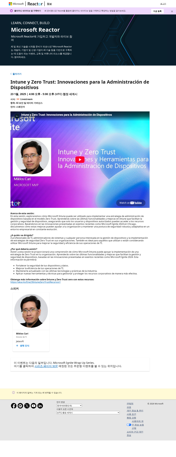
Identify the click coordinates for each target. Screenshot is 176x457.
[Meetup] (21, 406)
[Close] (172, 11)
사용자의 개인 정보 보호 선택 (138, 425)
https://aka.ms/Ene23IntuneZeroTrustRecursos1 (35, 282)
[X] (27, 406)
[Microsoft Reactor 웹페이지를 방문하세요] (35, 3)
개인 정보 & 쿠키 (135, 410)
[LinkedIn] (40, 406)
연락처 (130, 403)
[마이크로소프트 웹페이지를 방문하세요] (17, 3)
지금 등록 (157, 11)
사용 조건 (131, 414)
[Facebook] (14, 406)
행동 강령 (131, 417)
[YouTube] (34, 406)
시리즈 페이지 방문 (46, 366)
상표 (129, 407)
